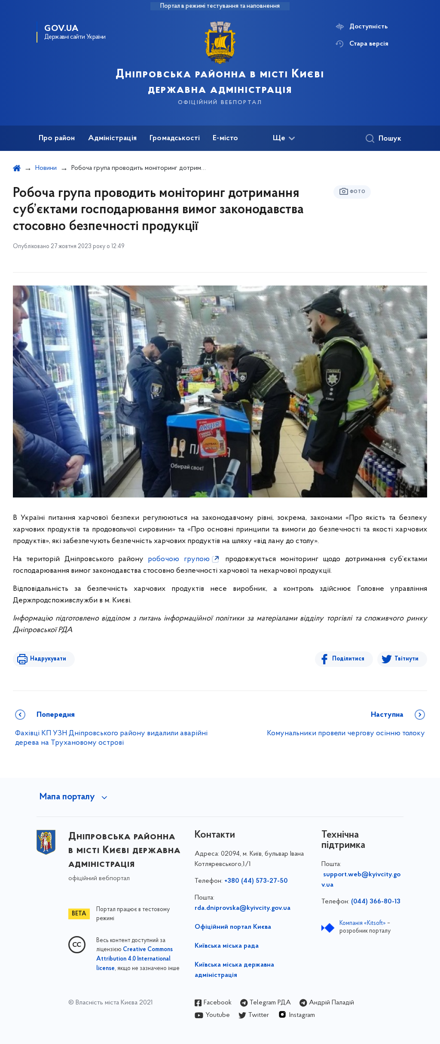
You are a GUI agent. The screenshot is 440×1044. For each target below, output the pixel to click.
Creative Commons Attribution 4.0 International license (134, 959)
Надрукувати (48, 659)
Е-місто (225, 138)
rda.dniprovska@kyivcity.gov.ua (242, 908)
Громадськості (175, 138)
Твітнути (406, 659)
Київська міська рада (227, 946)
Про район (57, 138)
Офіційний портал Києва (233, 927)
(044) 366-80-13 (375, 901)
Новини (46, 168)
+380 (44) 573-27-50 (256, 881)
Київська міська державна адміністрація (234, 970)
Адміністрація (112, 138)
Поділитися (348, 659)
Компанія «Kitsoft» (362, 923)
